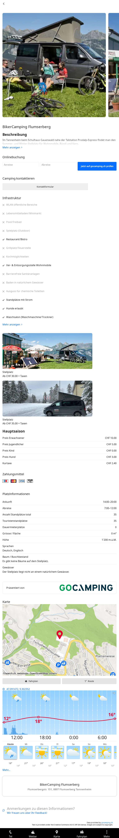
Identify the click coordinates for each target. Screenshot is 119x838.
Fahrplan (33, 681)
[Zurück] (3, 3)
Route (91, 681)
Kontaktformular (45, 186)
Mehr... (6, 770)
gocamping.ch (107, 822)
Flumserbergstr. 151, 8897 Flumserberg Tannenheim (59, 789)
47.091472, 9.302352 (18, 689)
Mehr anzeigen (11, 147)
